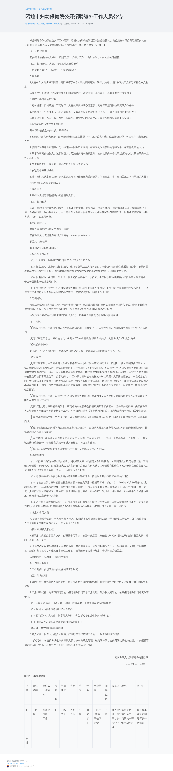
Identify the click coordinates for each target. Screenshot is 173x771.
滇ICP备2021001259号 (15, 764)
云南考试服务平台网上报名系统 (38, 9)
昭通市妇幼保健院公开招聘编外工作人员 (42, 23)
